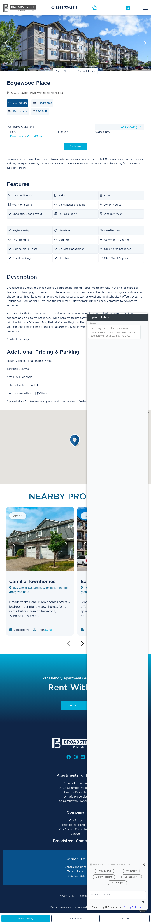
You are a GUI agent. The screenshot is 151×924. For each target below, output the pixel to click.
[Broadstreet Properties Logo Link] (19, 7)
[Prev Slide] (13, 543)
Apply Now (75, 146)
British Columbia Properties (75, 787)
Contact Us (75, 705)
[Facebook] (68, 757)
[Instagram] (76, 757)
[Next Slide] (65, 543)
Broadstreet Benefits (75, 824)
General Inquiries (75, 866)
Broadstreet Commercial (75, 841)
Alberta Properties (75, 783)
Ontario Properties (75, 796)
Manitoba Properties (76, 792)
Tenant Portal (75, 871)
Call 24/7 (125, 918)
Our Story (75, 820)
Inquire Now (75, 918)
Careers (75, 833)
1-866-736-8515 (75, 875)
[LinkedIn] (83, 757)
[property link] (40, 581)
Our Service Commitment (75, 829)
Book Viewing (128, 127)
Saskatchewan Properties (75, 801)
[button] (75, 441)
